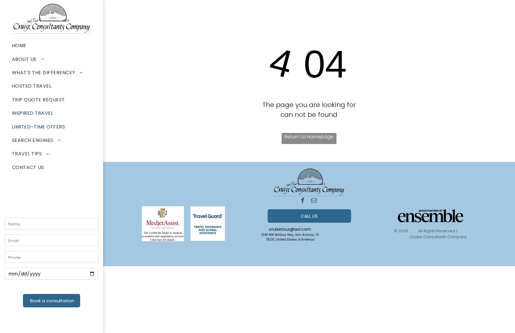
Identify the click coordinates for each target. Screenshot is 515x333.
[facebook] (302, 201)
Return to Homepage (309, 136)
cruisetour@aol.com (290, 229)
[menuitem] (51, 45)
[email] (314, 201)
